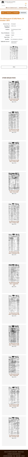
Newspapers (15, 12)
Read (14, 67)
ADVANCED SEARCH (23, 7)
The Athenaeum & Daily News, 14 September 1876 (14, 284)
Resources (9, 12)
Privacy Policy (21, 451)
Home (3, 12)
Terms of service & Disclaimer (10, 451)
